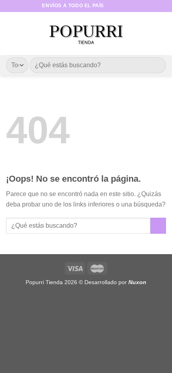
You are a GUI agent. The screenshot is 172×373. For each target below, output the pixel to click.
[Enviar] (156, 65)
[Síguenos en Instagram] (118, 6)
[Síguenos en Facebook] (110, 6)
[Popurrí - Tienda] (86, 34)
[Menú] (11, 33)
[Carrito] (162, 33)
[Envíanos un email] (126, 6)
